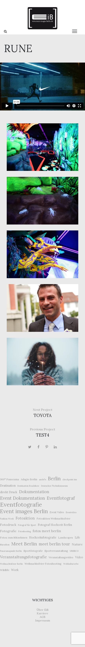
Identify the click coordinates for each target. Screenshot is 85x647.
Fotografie (8, 531)
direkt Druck (8, 492)
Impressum (42, 620)
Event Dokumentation (22, 498)
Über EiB (43, 610)
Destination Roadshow (28, 485)
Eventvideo (71, 512)
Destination (8, 485)
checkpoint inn (69, 479)
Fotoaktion (25, 518)
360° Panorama (9, 479)
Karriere (42, 613)
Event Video (57, 512)
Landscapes (65, 537)
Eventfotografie (21, 504)
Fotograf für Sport (27, 525)
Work (15, 570)
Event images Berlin (24, 511)
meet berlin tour (54, 544)
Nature (77, 544)
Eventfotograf (61, 498)
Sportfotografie (33, 551)
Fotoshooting (24, 531)
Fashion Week (7, 518)
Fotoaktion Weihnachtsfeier (53, 518)
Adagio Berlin (29, 479)
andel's (42, 479)
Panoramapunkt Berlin (11, 551)
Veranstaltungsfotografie (23, 556)
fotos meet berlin (47, 531)
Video (79, 557)
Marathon (4, 544)
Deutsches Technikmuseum (54, 485)
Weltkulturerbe (70, 563)
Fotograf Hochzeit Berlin (55, 525)
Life (77, 537)
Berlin (54, 479)
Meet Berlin (24, 544)
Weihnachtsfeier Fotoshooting (43, 563)
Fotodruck (8, 525)
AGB (42, 617)
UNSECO (74, 551)
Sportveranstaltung (56, 551)
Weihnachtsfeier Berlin (11, 563)
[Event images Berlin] (42, 18)
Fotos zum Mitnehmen (13, 537)
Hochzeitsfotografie (42, 537)
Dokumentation (34, 491)
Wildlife (4, 570)
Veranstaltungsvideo (61, 557)
